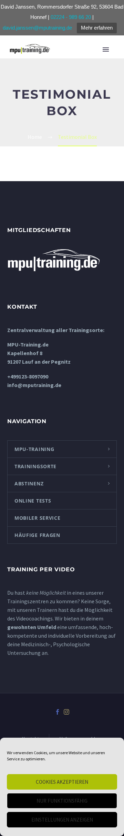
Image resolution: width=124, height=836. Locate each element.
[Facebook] (57, 712)
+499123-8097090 (27, 376)
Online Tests (32, 500)
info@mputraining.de (34, 385)
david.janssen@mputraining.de (37, 28)
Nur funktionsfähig (62, 801)
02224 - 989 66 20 (71, 17)
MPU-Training (34, 449)
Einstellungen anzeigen (62, 819)
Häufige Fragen (37, 535)
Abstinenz (28, 483)
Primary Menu (108, 49)
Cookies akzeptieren (62, 782)
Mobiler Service (37, 518)
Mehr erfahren (97, 28)
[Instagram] (66, 712)
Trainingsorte (35, 466)
